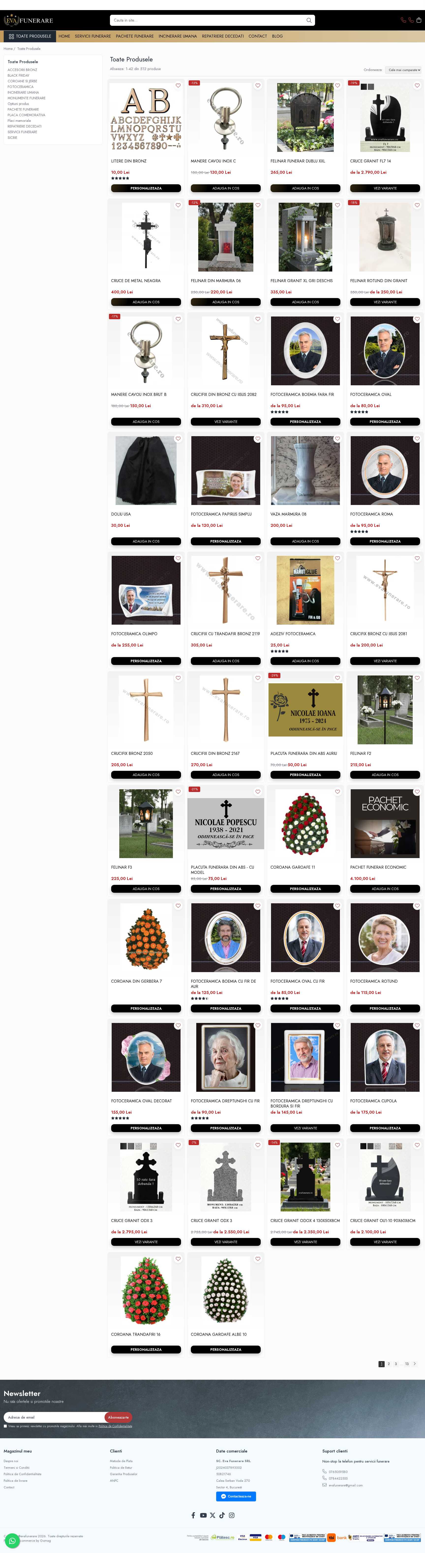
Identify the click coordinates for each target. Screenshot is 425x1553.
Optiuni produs (18, 103)
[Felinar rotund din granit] (385, 237)
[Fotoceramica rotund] (385, 937)
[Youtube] (203, 1515)
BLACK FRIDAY (18, 75)
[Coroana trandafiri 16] (146, 1290)
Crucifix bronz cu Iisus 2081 (378, 634)
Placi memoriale (19, 120)
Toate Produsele (33, 36)
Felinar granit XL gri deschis (302, 281)
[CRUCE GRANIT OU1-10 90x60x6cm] (385, 1177)
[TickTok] (222, 1515)
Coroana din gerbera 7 (136, 981)
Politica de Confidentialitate (115, 1426)
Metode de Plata (121, 1461)
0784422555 (338, 1478)
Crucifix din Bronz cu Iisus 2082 (224, 394)
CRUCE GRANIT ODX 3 (131, 1220)
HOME (64, 36)
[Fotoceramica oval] (385, 351)
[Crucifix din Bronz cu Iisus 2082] (225, 351)
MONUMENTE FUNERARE (27, 98)
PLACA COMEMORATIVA (26, 115)
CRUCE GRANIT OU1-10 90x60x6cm (382, 1220)
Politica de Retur (121, 1468)
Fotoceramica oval (371, 394)
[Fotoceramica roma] (385, 470)
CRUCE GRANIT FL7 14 (370, 161)
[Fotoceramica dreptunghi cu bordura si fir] (305, 1057)
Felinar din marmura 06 (216, 281)
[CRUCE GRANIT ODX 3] (146, 1177)
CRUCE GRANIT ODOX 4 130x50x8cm (305, 1220)
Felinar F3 (121, 867)
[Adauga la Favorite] (178, 85)
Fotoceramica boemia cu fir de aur (223, 984)
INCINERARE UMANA (178, 36)
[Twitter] (212, 1515)
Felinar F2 (360, 753)
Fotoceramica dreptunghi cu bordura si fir (302, 1103)
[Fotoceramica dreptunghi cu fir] (225, 1057)
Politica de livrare (15, 1481)
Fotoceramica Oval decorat (141, 1101)
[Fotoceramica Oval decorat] (146, 1057)
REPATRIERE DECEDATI (223, 36)
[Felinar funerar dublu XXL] (305, 117)
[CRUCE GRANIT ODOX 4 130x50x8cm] (305, 1177)
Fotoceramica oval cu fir (298, 981)
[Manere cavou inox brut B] (146, 351)
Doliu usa (121, 514)
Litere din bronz (128, 161)
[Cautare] (309, 20)
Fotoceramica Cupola (373, 1101)
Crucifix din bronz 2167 (215, 753)
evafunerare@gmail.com (345, 1485)
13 (407, 1363)
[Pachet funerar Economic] (385, 823)
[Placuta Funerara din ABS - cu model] (225, 823)
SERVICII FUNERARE (93, 36)
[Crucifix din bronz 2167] (225, 710)
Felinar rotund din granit (379, 281)
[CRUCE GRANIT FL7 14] (385, 117)
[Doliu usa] (146, 470)
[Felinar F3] (146, 823)
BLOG (277, 36)
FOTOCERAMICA (20, 86)
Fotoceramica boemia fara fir (302, 394)
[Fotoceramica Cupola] (385, 1057)
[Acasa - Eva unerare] (28, 20)
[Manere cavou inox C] (225, 117)
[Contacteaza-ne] (403, 20)
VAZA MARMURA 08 (288, 514)
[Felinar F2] (385, 710)
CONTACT (258, 36)
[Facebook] (193, 1515)
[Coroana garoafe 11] (305, 823)
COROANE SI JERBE (22, 81)
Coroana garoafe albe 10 (219, 1334)
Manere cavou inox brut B (139, 394)
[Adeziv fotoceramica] (305, 590)
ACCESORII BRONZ (22, 69)
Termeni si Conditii (17, 1468)
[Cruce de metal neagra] (146, 237)
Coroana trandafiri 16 (135, 1334)
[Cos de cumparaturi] (418, 20)
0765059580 (338, 1471)
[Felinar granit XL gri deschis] (305, 237)
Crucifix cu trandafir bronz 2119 (225, 634)
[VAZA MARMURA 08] (305, 470)
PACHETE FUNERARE (135, 36)
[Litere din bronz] (146, 117)
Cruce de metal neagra (136, 281)
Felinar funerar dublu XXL (298, 161)
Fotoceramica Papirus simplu (221, 514)
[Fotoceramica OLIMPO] (146, 590)
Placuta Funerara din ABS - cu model (222, 870)
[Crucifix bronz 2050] (146, 710)
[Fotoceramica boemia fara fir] (305, 351)
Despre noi (11, 1461)
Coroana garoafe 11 (293, 867)
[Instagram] (232, 1515)
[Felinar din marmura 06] (225, 237)
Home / (10, 48)
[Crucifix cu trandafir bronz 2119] (225, 590)
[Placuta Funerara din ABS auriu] (305, 710)
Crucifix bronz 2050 (132, 753)
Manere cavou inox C (213, 161)
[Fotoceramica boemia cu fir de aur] (225, 937)
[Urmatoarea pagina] (414, 1364)
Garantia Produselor (123, 1474)
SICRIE (12, 137)
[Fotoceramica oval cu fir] (305, 937)
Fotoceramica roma (371, 514)
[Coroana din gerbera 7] (146, 937)
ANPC (114, 1481)
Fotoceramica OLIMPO (134, 634)
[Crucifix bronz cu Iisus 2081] (385, 590)
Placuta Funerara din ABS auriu (304, 753)
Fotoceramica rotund (374, 981)
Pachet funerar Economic (378, 867)
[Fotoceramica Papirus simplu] (225, 470)
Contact (9, 1487)
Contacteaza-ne (239, 1496)
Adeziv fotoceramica (293, 634)
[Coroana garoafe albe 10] (225, 1290)
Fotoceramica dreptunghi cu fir (225, 1101)
